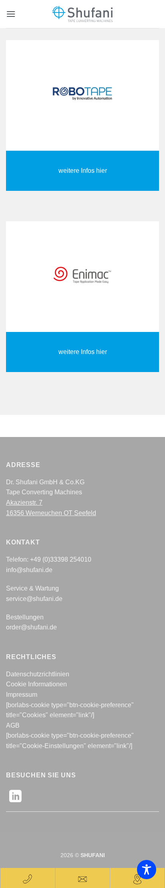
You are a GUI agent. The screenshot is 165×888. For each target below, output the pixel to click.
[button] (11, 14)
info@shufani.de (29, 569)
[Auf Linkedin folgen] (15, 797)
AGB (13, 725)
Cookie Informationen (36, 684)
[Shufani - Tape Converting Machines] (82, 14)
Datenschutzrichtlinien (37, 674)
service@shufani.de (34, 598)
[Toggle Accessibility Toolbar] (146, 869)
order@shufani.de (31, 627)
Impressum (21, 694)
